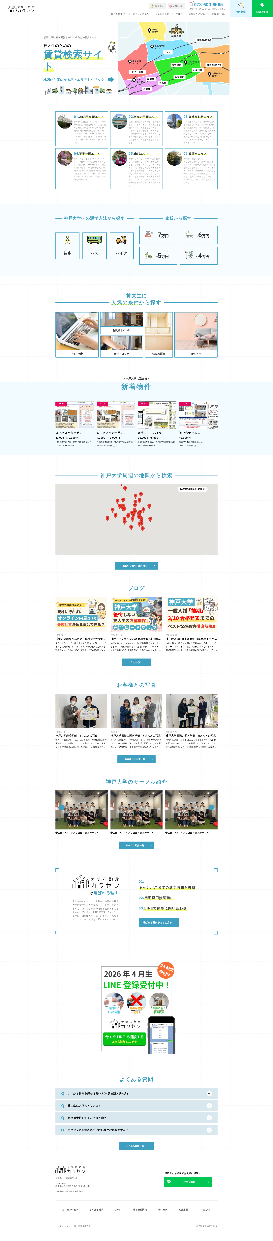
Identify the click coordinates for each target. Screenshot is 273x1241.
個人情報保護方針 (82, 1226)
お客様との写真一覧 (135, 759)
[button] (135, 505)
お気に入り (205, 1209)
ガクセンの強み (141, 14)
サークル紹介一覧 (135, 845)
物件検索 (162, 1209)
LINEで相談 (189, 1181)
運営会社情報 (218, 14)
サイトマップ (61, 1226)
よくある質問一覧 (135, 1146)
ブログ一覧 (135, 662)
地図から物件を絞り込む (134, 565)
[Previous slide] (61, 807)
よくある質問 (162, 14)
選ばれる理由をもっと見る (157, 922)
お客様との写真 (197, 14)
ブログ (179, 14)
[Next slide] (211, 807)
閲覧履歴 (183, 1209)
